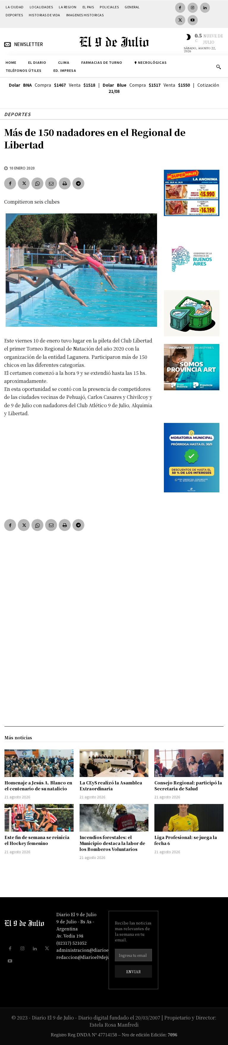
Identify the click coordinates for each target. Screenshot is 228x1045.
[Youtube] (193, 20)
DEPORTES (17, 114)
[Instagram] (193, 8)
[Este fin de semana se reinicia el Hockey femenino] (39, 818)
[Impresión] (65, 183)
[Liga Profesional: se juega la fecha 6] (189, 818)
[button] (218, 66)
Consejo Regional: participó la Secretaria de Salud (188, 786)
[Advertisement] (80, 466)
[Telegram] (78, 183)
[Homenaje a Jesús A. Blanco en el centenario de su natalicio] (39, 763)
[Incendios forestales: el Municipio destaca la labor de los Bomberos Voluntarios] (114, 818)
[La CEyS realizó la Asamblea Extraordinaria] (114, 763)
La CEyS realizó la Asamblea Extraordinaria (111, 786)
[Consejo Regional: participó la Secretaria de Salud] (189, 763)
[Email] (51, 183)
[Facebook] (180, 8)
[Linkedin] (205, 8)
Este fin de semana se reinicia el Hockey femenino (36, 840)
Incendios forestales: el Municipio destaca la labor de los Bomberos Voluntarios (112, 843)
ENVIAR (133, 971)
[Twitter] (180, 20)
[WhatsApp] (37, 183)
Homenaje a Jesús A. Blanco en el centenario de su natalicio (38, 786)
